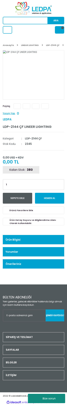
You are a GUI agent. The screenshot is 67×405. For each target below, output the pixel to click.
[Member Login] (7, 30)
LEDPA (7, 119)
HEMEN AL (49, 198)
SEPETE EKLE (17, 198)
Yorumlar (12, 252)
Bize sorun (49, 398)
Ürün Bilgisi (13, 240)
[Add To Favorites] (33, 210)
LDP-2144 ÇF (33, 138)
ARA (55, 20)
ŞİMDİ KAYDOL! (55, 315)
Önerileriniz (13, 264)
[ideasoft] (14, 402)
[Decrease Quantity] (61, 186)
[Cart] (59, 30)
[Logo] (33, 8)
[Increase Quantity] (61, 183)
